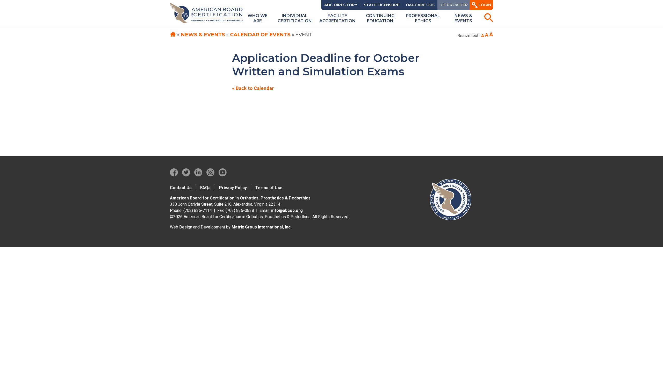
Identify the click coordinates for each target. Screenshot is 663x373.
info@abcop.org (287, 210)
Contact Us (181, 187)
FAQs (205, 187)
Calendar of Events (260, 35)
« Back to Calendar (253, 88)
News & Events (203, 35)
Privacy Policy (233, 187)
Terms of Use (269, 187)
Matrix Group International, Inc (261, 227)
